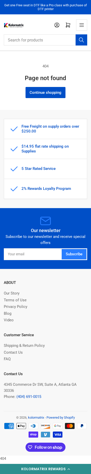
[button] (45, 469)
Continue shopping (45, 92)
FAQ (7, 359)
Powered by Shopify (61, 417)
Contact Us (13, 352)
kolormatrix (36, 417)
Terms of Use (15, 300)
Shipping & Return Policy (24, 345)
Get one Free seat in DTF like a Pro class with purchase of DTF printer (45, 7)
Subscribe (74, 254)
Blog (7, 313)
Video (9, 320)
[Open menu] (81, 25)
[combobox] (45, 40)
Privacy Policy (15, 306)
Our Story (11, 293)
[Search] (81, 40)
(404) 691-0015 (28, 396)
